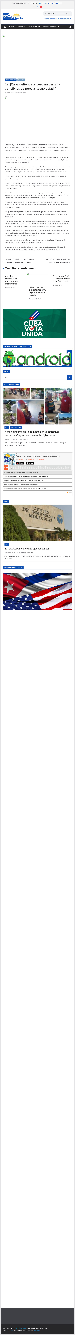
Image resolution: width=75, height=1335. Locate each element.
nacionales (21, 27)
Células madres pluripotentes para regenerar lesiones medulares (37, 291)
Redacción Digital (21, 92)
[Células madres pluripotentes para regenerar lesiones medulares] (37, 274)
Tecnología (21, 79)
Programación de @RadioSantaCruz (57, 19)
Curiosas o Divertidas (51, 27)
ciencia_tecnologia (10, 79)
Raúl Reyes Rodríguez (23, 439)
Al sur (11, 27)
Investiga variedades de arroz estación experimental (11, 280)
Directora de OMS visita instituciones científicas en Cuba (61, 279)
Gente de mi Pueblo (16, 427)
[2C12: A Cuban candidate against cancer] (37, 523)
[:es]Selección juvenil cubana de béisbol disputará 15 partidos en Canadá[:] (19, 260)
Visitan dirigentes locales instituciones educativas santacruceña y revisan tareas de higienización (31, 433)
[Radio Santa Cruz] (5, 26)
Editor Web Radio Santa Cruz (25, 552)
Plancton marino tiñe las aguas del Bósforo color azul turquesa (57, 260)
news (6, 544)
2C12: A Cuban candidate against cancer (26, 548)
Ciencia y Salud (34, 27)
